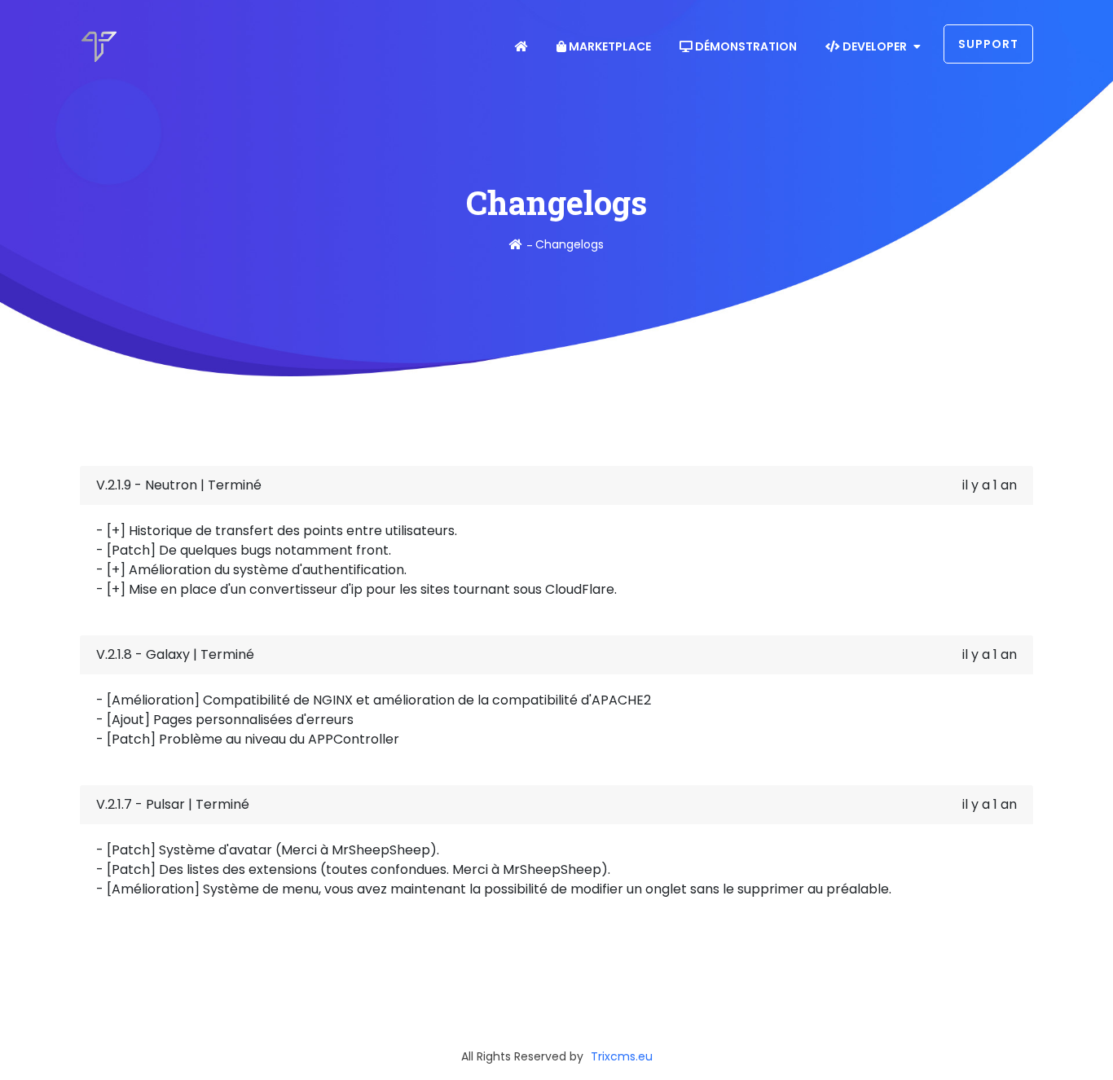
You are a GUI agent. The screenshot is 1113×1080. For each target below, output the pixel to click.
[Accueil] (515, 244)
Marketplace (608, 46)
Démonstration (745, 46)
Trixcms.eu (622, 1056)
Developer (874, 46)
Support (988, 44)
